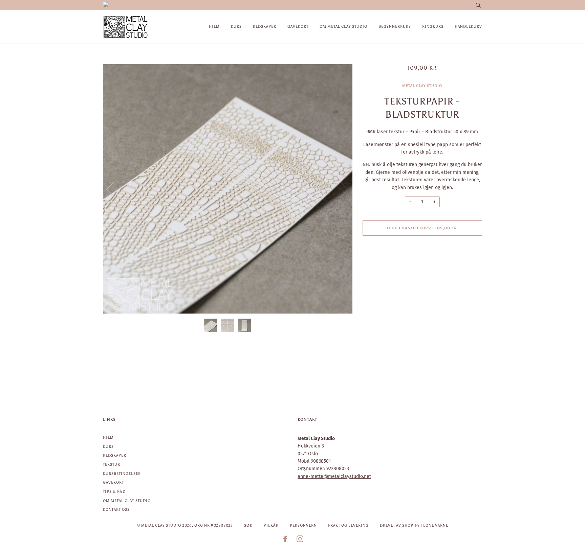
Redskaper (264, 26)
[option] (227, 189)
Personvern (303, 525)
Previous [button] (114, 189)
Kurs (236, 26)
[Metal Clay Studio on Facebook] (285, 540)
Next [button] (340, 189)
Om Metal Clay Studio (343, 26)
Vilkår (271, 525)
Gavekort (297, 26)
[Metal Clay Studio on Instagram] (300, 540)
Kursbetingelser (122, 473)
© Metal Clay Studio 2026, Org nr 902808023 (185, 525)
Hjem (214, 26)
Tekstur (111, 464)
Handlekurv (468, 26)
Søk (248, 525)
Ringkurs (432, 26)
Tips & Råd (114, 491)
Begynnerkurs (394, 26)
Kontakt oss (116, 509)
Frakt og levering (348, 525)
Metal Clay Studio (422, 85)
